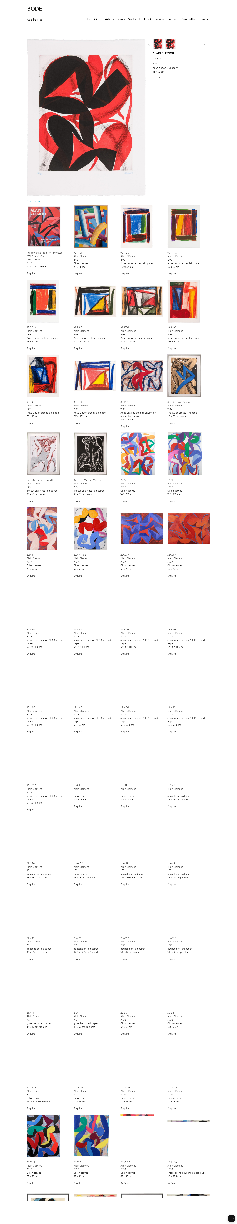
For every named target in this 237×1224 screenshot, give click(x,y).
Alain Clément (163, 53)
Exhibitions (94, 19)
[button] (149, 44)
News (121, 19)
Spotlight (134, 19)
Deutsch (205, 19)
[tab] (33, 201)
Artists (109, 19)
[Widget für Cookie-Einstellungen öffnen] (231, 1218)
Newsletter (189, 19)
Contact (172, 19)
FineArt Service (154, 19)
